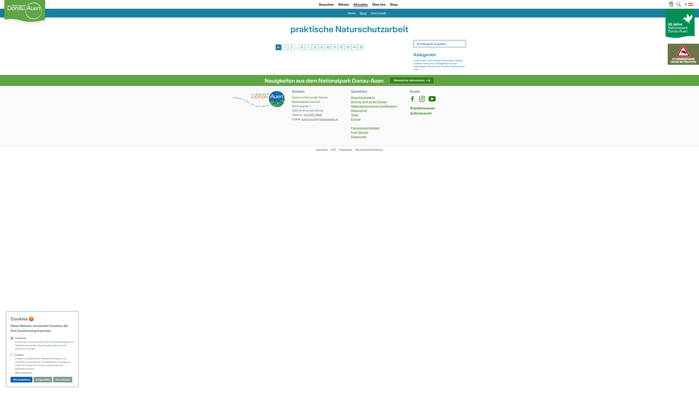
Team (416, 69)
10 (328, 47)
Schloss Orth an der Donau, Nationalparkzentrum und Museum (374, 104)
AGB (333, 149)
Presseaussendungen (365, 128)
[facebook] (412, 98)
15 (360, 47)
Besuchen (326, 4)
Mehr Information (23, 372)
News (352, 13)
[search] (679, 4)
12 (341, 47)
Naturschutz (429, 63)
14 (354, 47)
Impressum (322, 149)
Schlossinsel (458, 66)
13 (347, 47)
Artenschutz (420, 60)
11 (334, 47)
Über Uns (379, 4)
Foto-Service (359, 132)
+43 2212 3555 (312, 114)
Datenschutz (345, 149)
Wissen (343, 4)
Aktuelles (360, 4)
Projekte (446, 66)
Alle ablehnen (62, 379)
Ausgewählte (43, 379)
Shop (394, 4)
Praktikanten (434, 66)
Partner (356, 119)
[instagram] (422, 98)
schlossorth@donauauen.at (319, 119)
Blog (363, 13)
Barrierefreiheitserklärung (369, 149)
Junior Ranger (434, 60)
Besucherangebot (363, 97)
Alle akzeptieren (21, 379)
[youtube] (432, 98)
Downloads (378, 13)
